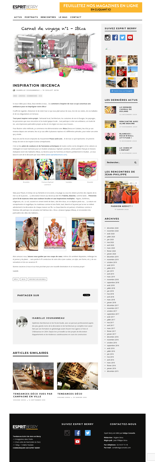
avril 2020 (110, 245)
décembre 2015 (112, 371)
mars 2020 (111, 248)
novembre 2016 (113, 340)
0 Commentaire (32, 95)
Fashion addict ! (122, 206)
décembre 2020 (112, 228)
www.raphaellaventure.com (56, 155)
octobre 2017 (112, 311)
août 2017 (110, 317)
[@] (111, 50)
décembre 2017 (112, 305)
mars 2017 (111, 328)
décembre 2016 (112, 337)
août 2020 (110, 234)
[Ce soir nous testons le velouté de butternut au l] (111, 71)
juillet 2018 (111, 288)
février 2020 (111, 251)
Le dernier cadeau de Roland (125, 109)
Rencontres (48, 17)
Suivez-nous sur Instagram (123, 91)
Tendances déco (69, 394)
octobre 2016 (112, 343)
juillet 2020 (111, 237)
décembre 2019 (112, 257)
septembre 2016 (113, 345)
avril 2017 (110, 325)
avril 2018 (110, 297)
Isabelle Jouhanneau (28, 90)
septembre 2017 (113, 314)
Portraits (31, 17)
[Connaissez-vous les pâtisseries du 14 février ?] (122, 71)
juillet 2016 (111, 351)
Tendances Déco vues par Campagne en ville (33, 395)
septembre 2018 (113, 282)
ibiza (24, 279)
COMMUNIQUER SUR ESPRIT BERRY (26, 448)
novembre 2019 (113, 259)
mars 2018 (111, 300)
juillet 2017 (111, 320)
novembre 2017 (113, 308)
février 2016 (111, 365)
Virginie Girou (19, 400)
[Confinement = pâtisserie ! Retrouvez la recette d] (133, 82)
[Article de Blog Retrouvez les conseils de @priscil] (111, 82)
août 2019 (110, 265)
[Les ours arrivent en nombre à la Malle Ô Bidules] (111, 60)
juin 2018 (110, 291)
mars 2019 (111, 277)
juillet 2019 (111, 268)
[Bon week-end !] (122, 60)
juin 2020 (110, 239)
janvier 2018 (111, 302)
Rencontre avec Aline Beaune (128, 122)
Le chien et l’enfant (125, 149)
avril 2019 (110, 274)
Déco (15, 95)
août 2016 (110, 348)
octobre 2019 (112, 262)
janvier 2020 (111, 254)
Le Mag (63, 17)
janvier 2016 (111, 368)
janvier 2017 (111, 334)
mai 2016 (110, 357)
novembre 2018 (113, 279)
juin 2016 (110, 354)
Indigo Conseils (129, 433)
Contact (75, 17)
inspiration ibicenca (37, 279)
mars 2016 (111, 363)
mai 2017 (110, 322)
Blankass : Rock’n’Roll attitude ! (126, 136)
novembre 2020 (113, 231)
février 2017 (111, 331)
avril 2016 (110, 360)
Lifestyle (22, 95)
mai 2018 (110, 294)
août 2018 (110, 285)
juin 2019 (110, 271)
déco (16, 279)
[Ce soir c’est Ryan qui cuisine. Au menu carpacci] (122, 82)
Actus (18, 17)
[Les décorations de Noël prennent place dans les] (133, 60)
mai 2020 (110, 242)
